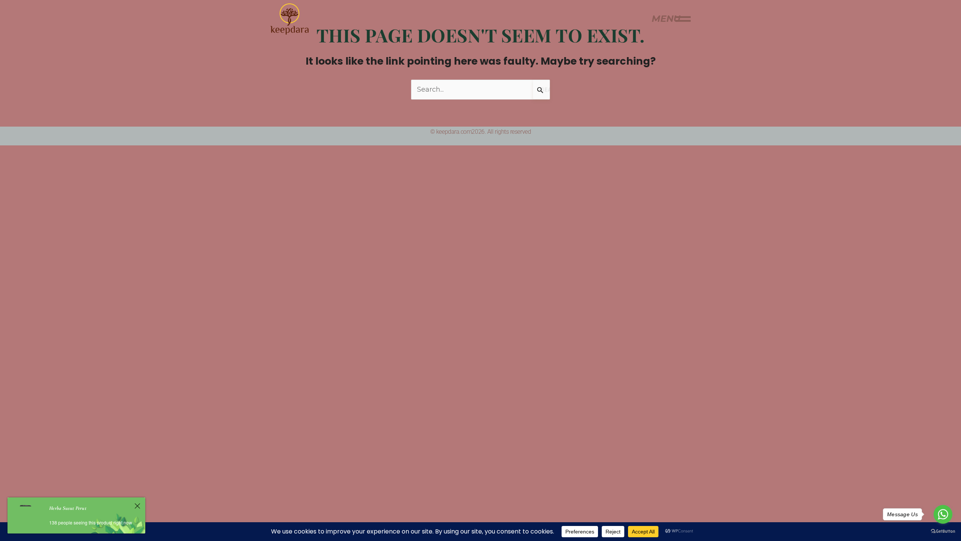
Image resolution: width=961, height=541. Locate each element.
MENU (666, 18)
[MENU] (683, 18)
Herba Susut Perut (67, 508)
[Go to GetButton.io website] (943, 531)
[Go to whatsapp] (943, 514)
